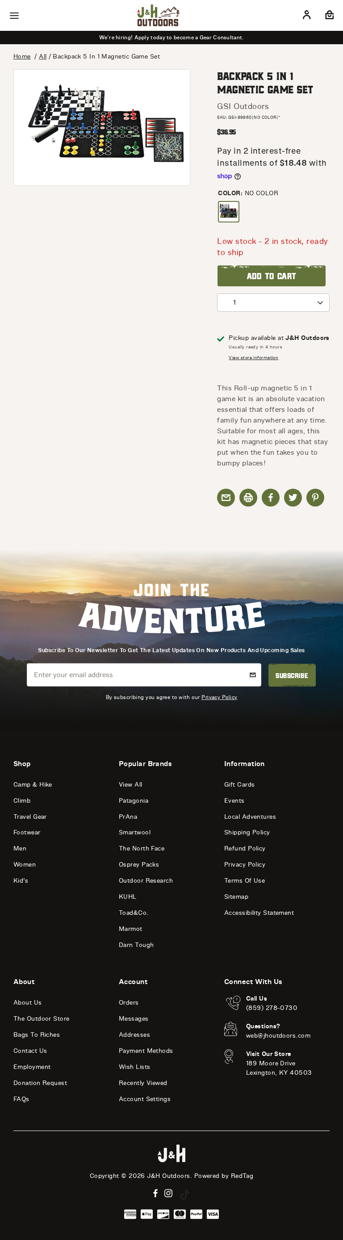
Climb (21, 800)
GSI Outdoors (243, 106)
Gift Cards (239, 784)
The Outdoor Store (41, 1018)
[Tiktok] (185, 1194)
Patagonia (133, 800)
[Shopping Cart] (328, 16)
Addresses (134, 1035)
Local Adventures (250, 817)
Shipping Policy (247, 832)
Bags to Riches (36, 1035)
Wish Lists (135, 1067)
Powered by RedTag (224, 1176)
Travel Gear (30, 817)
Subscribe (292, 675)
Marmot (130, 929)
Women (24, 864)
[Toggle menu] (14, 16)
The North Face (141, 848)
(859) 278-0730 (271, 1008)
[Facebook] (155, 1193)
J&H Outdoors (168, 1176)
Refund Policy (245, 848)
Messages (134, 1018)
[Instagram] (168, 1193)
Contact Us (30, 1051)
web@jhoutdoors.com (278, 1035)
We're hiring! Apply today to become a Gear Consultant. (171, 37)
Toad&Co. (134, 913)
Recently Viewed (143, 1083)
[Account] (307, 16)
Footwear (27, 832)
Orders (129, 1002)
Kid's (20, 880)
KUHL (128, 897)
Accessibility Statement (259, 913)
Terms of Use (244, 880)
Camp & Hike (32, 784)
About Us (27, 1002)
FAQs (21, 1099)
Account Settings (145, 1099)
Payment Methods (146, 1051)
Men (19, 848)
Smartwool (135, 832)
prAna (128, 817)
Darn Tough (136, 945)
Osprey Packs (139, 864)
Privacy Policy (219, 696)
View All (130, 784)
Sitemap (236, 897)
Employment (32, 1067)
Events (234, 800)
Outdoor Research (146, 880)
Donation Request (40, 1083)
